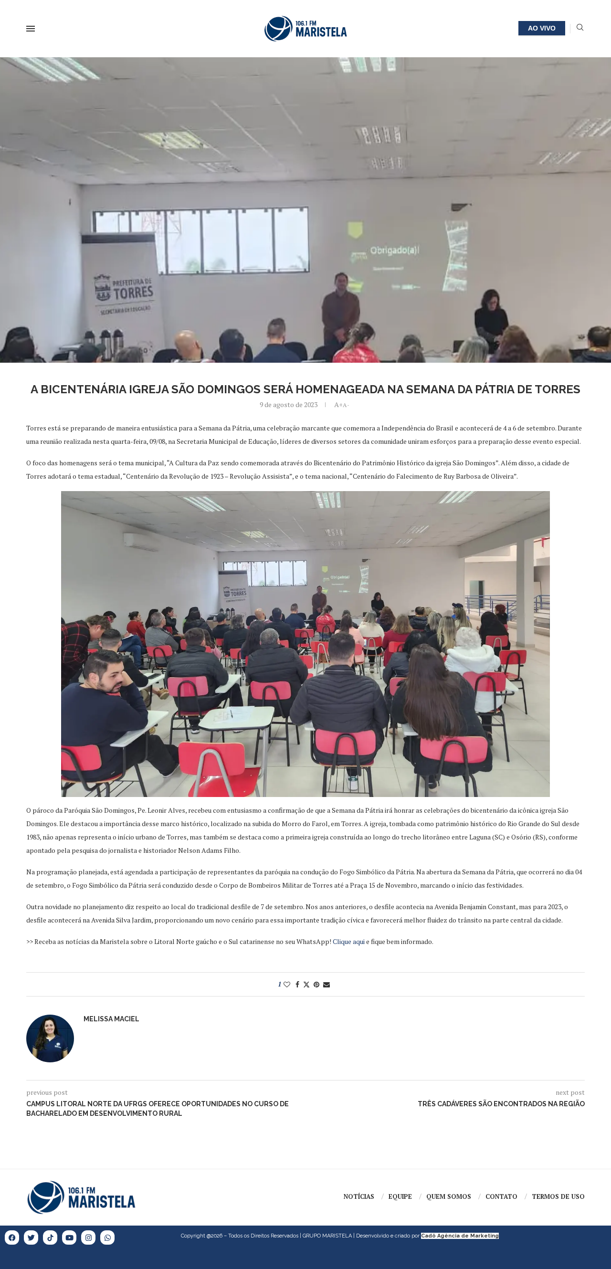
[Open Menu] (30, 28)
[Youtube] (69, 1237)
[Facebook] (12, 1237)
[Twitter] (31, 1237)
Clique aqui (349, 941)
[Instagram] (88, 1237)
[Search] (580, 28)
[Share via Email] (326, 984)
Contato (501, 1196)
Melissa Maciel (111, 1019)
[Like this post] (287, 984)
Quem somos (448, 1196)
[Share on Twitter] (306, 984)
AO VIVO (542, 28)
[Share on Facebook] (297, 984)
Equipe (400, 1196)
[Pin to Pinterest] (316, 984)
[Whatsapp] (107, 1237)
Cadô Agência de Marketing (460, 1236)
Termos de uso (558, 1196)
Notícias (359, 1196)
